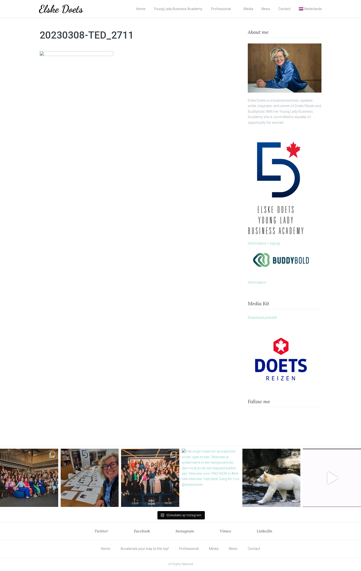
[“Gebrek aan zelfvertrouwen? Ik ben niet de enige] (29, 478)
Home (140, 9)
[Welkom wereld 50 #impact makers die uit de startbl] (90, 478)
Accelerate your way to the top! (145, 549)
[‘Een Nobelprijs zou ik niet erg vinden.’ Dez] (150, 478)
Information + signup (264, 243)
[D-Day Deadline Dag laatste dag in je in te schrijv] (332, 478)
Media (248, 9)
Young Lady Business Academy (178, 9)
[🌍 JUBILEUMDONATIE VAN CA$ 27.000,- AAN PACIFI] (271, 478)
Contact (284, 9)
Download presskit (262, 318)
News (266, 9)
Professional (221, 9)
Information (257, 282)
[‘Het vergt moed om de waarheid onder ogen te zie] (211, 478)
